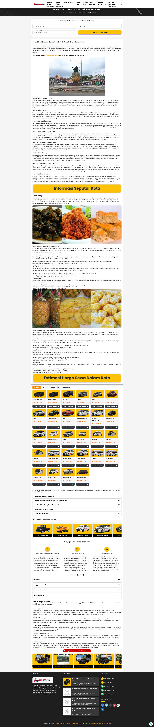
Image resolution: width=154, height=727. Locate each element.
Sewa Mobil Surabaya (59, 4)
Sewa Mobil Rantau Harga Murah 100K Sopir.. (83, 709)
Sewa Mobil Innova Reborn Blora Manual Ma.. (84, 679)
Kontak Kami (85, 3)
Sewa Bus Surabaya (73, 723)
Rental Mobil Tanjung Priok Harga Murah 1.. (84, 689)
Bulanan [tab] (36, 387)
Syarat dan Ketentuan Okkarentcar (111, 4)
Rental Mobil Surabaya (50, 4)
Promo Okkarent (92, 3)
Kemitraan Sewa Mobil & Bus (101, 4)
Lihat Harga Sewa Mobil (100, 32)
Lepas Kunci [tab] (66, 387)
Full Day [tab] (44, 387)
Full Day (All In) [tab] (54, 387)
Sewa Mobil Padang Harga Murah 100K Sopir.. (83, 699)
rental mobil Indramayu (51, 55)
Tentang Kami (78, 3)
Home (55, 12)
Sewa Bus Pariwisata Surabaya (89, 723)
